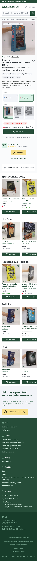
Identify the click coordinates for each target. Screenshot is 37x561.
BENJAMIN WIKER (7, 201)
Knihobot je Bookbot (18, 551)
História (7, 219)
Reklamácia (6, 462)
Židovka (5, 241)
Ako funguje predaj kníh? (12, 446)
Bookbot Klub (7, 486)
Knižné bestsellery (9, 427)
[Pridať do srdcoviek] (33, 60)
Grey (23, 369)
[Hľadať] (32, 13)
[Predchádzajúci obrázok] (4, 40)
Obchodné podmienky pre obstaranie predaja (18, 541)
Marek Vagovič (6, 288)
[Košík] (30, 7)
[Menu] (33, 7)
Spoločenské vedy (13, 176)
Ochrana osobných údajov (18, 544)
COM (13, 557)
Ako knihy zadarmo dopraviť (13, 443)
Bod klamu (6, 327)
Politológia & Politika (15, 261)
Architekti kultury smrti (10, 199)
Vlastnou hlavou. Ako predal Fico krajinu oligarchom (9, 286)
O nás (4, 474)
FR (27, 557)
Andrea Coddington (8, 243)
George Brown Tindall (22, 67)
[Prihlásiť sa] (26, 7)
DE (9, 557)
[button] (18, 38)
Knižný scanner (8, 452)
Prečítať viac (6, 87)
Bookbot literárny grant (11, 483)
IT (21, 557)
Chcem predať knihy (10, 440)
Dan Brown (5, 329)
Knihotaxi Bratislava (10, 449)
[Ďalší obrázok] (33, 40)
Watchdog (6, 430)
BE (31, 557)
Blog (3, 471)
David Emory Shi (8, 67)
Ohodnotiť (15, 57)
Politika (6, 304)
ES (18, 557)
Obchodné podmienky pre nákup (18, 537)
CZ (3, 557)
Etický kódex (18, 548)
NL (24, 557)
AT (6, 557)
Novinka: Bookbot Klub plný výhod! (14, 1)
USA (4, 347)
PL (34, 557)
